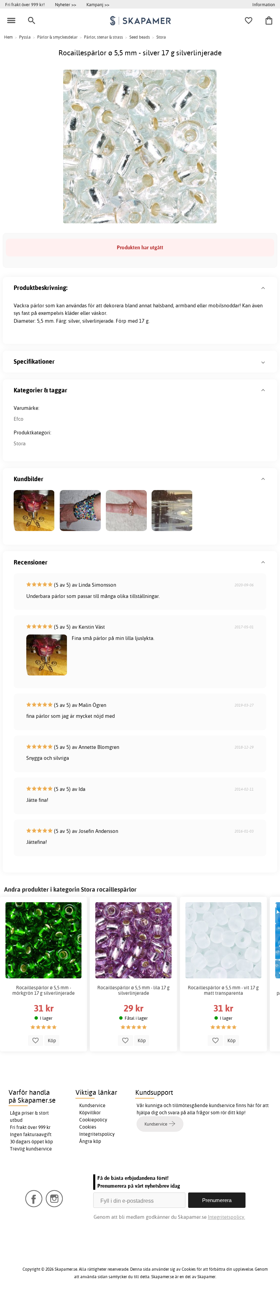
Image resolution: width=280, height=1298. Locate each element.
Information (263, 4)
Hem (8, 37)
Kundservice (92, 1105)
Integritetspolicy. (226, 1217)
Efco (19, 419)
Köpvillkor (90, 1112)
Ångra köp (90, 1141)
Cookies (87, 1127)
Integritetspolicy (97, 1134)
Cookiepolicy (93, 1120)
